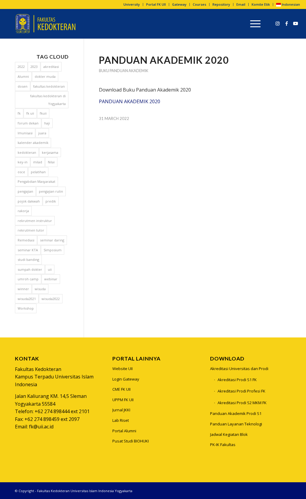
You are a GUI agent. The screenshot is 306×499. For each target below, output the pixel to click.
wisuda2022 (51, 298)
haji (47, 123)
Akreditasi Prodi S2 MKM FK (242, 402)
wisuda (40, 289)
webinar (50, 279)
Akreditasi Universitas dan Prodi (239, 368)
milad (37, 162)
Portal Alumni (124, 430)
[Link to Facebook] (286, 23)
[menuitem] (131, 4)
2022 (21, 66)
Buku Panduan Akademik (123, 70)
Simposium (53, 250)
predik (50, 201)
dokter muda (45, 76)
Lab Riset (120, 420)
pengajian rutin (51, 191)
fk (19, 113)
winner (23, 289)
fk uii (30, 113)
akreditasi (51, 66)
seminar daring (52, 240)
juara (42, 133)
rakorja (23, 211)
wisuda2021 (27, 298)
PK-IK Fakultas (222, 444)
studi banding (28, 259)
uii (50, 269)
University (131, 4)
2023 (34, 66)
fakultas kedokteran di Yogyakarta (48, 100)
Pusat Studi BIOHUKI (130, 441)
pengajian (25, 191)
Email (240, 4)
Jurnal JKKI (121, 410)
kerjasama (50, 152)
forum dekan (28, 123)
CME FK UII (121, 389)
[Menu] (253, 24)
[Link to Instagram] (277, 23)
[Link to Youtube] (295, 23)
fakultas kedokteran (49, 86)
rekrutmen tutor (31, 230)
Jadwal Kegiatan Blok (229, 434)
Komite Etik (261, 4)
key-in (22, 162)
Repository (221, 4)
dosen (22, 86)
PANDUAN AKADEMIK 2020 (129, 101)
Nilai (51, 162)
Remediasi (26, 240)
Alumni (23, 76)
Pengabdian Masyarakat (36, 181)
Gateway (179, 4)
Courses (199, 4)
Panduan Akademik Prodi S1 (235, 413)
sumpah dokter (30, 269)
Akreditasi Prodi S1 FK (237, 379)
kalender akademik (33, 142)
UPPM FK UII (123, 399)
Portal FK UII (156, 4)
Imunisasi (25, 133)
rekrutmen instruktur (35, 220)
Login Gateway (125, 379)
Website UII (122, 368)
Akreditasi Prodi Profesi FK (241, 391)
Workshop (26, 308)
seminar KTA (28, 250)
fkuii (43, 113)
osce (21, 172)
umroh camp (28, 279)
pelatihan (38, 172)
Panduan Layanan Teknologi (236, 424)
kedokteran (27, 152)
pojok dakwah (29, 201)
